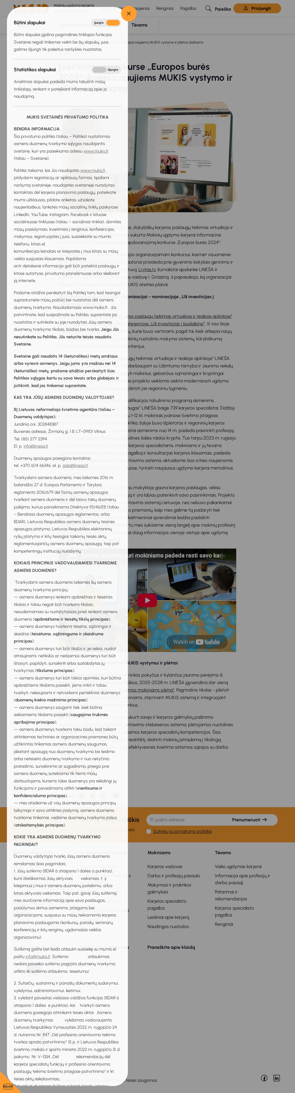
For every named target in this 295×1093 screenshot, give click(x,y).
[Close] (129, 13)
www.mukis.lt (96, 151)
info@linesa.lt (36, 446)
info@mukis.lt (38, 956)
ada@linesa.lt (75, 465)
